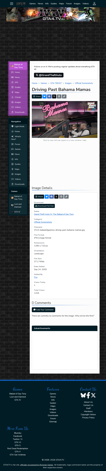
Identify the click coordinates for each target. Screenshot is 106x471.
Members (88, 411)
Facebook (17, 436)
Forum (69, 3)
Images (77, 3)
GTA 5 (18, 445)
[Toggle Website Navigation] (11, 3)
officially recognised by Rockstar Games (36, 465)
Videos (85, 3)
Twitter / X (17, 439)
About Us (88, 402)
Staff (88, 408)
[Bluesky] (44, 96)
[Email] (59, 96)
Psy (35, 277)
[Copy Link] (64, 96)
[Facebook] (49, 96)
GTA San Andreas (18, 454)
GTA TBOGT (56, 83)
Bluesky (17, 433)
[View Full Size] (64, 119)
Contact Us (88, 405)
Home (17, 72)
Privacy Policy (88, 417)
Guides (54, 3)
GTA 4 (18, 451)
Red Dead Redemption (17, 448)
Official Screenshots (84, 83)
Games (32, 3)
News (40, 3)
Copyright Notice (88, 414)
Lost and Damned (18, 205)
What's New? (16, 138)
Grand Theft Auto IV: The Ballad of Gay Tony (54, 214)
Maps (61, 3)
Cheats (18, 97)
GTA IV (17, 211)
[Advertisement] (53, 42)
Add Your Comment (45, 309)
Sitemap (53, 421)
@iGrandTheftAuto (50, 75)
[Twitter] (54, 96)
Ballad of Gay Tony (18, 197)
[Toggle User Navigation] (94, 3)
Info (47, 3)
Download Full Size (45, 206)
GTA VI (17, 442)
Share (38, 96)
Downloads (20, 112)
